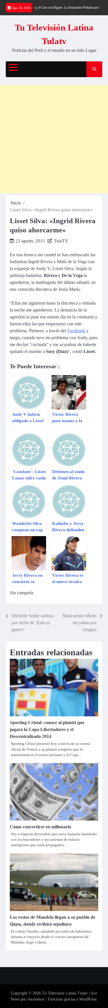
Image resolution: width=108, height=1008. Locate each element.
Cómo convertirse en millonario (40, 826)
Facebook (76, 330)
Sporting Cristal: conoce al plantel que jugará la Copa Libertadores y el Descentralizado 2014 (47, 729)
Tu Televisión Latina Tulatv (65, 993)
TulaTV (61, 240)
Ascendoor (36, 999)
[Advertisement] (54, 139)
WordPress (87, 999)
